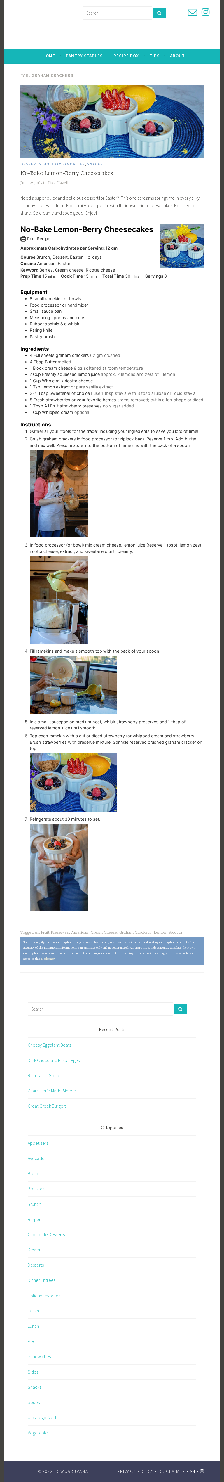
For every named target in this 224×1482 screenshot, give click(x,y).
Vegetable (38, 1433)
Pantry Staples (84, 55)
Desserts (30, 164)
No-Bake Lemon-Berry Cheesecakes (66, 173)
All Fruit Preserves (52, 932)
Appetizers (38, 1143)
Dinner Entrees (41, 1280)
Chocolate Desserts (46, 1234)
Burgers (35, 1219)
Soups (34, 1402)
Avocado (36, 1158)
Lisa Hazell (58, 183)
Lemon (160, 932)
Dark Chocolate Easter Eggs (54, 1060)
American (79, 932)
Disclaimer (172, 1471)
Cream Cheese (104, 932)
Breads (34, 1173)
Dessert (35, 1250)
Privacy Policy (135, 1471)
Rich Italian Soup (43, 1075)
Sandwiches (39, 1356)
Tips (155, 55)
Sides (33, 1372)
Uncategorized (42, 1417)
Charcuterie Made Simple (52, 1091)
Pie (31, 1341)
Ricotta (175, 932)
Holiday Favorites (64, 164)
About (177, 55)
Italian (33, 1311)
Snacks (95, 164)
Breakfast (37, 1189)
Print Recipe (38, 238)
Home (49, 55)
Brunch (34, 1204)
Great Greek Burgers (47, 1106)
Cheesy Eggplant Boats (49, 1045)
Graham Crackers (135, 932)
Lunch (33, 1326)
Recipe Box (126, 55)
